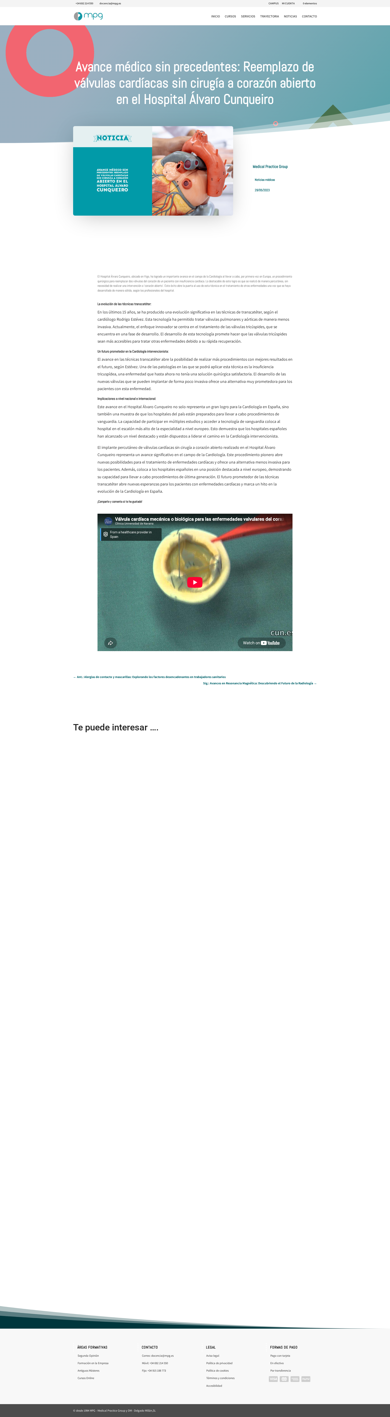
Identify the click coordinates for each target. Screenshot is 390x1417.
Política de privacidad (219, 1363)
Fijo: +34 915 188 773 (154, 1370)
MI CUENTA (288, 3)
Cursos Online (86, 1378)
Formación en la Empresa (93, 1363)
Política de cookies (217, 1370)
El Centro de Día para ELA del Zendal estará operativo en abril (112, 902)
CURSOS (230, 16)
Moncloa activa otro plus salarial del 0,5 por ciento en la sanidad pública (118, 1092)
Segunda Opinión (88, 1356)
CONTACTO (309, 16)
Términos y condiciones (220, 1378)
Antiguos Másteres (88, 1370)
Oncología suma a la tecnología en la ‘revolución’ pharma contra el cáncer (119, 1282)
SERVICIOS (248, 16)
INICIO (215, 16)
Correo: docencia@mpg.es (158, 1356)
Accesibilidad (214, 1386)
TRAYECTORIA (269, 16)
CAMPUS (274, 3)
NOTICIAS (290, 16)
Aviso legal (212, 1356)
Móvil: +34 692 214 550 (155, 1363)
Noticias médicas (265, 180)
